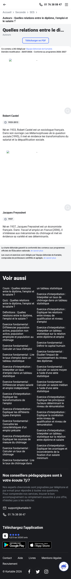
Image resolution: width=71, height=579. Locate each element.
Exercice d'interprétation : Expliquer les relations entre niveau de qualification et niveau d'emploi (51, 315)
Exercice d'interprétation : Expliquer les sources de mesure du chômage (17, 439)
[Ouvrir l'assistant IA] (63, 566)
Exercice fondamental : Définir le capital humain (51, 344)
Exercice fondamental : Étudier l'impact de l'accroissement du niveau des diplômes (52, 356)
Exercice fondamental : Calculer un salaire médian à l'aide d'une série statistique (52, 386)
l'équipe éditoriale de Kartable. (39, 49)
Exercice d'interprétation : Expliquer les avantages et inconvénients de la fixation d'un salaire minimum (52, 452)
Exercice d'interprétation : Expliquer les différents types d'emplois (17, 412)
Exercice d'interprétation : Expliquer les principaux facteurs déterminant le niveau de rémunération (51, 401)
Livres (32, 558)
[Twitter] (37, 571)
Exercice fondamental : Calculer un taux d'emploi (17, 347)
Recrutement (10, 563)
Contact (7, 558)
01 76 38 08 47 (53, 4)
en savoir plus (37, 251)
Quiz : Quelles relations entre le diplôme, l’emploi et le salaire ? (18, 303)
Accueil (7, 12)
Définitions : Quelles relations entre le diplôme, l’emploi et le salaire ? (17, 315)
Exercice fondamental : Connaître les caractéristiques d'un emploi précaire (16, 425)
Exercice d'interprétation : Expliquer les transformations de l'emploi (17, 398)
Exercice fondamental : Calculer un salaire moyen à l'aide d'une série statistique (52, 371)
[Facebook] (29, 571)
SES (32, 12)
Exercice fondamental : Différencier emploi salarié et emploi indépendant (18, 385)
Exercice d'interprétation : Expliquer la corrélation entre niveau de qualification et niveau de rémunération (51, 418)
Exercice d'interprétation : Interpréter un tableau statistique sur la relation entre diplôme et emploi (51, 332)
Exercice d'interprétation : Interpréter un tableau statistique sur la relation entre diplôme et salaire (51, 435)
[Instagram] (46, 571)
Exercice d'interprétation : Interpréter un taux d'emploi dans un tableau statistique (17, 371)
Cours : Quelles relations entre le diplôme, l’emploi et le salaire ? (18, 291)
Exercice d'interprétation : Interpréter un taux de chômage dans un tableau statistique (52, 299)
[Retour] (6, 4)
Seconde (20, 12)
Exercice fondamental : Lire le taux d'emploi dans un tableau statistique (18, 358)
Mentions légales (51, 558)
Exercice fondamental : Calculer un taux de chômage (16, 451)
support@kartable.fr (19, 508)
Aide (20, 558)
